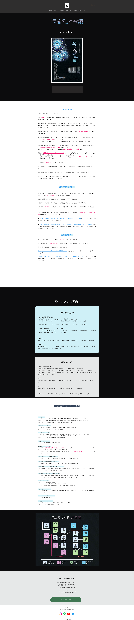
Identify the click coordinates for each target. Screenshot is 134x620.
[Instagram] (60, 613)
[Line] (64, 613)
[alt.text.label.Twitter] (73, 613)
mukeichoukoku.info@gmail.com (67, 609)
